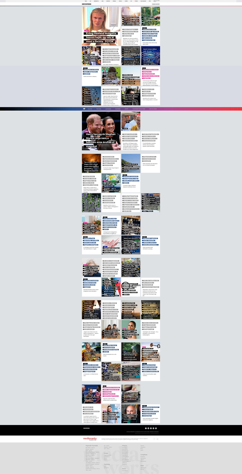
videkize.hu (124, 462)
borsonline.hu (125, 470)
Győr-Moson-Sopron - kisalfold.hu (92, 458)
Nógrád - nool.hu (89, 465)
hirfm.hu (142, 469)
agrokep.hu (106, 467)
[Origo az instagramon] (151, 428)
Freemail (114, 1)
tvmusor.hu (124, 464)
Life (90, 1)
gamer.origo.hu (125, 452)
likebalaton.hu (125, 453)
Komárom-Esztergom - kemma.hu (92, 464)
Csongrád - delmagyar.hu (91, 453)
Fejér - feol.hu (88, 456)
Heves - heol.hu (89, 461)
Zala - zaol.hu (106, 448)
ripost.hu (142, 445)
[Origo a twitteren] (148, 428)
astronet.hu (124, 447)
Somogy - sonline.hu (90, 467)
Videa (102, 1)
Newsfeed (108, 1)
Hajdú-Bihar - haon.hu (90, 459)
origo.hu (105, 459)
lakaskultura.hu (125, 450)
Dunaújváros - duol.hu (90, 455)
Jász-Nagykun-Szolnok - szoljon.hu (93, 462)
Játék (150, 1)
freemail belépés (155, 4)
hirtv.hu (105, 458)
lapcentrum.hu (143, 461)
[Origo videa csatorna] (153, 428)
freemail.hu (143, 456)
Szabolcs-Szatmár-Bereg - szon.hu (93, 468)
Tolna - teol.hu (88, 470)
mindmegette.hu (125, 456)
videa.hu (142, 459)
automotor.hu (125, 449)
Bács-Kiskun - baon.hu (90, 447)
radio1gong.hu (143, 467)
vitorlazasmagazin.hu (126, 461)
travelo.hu (124, 458)
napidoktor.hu (125, 455)
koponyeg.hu (143, 458)
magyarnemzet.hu (107, 455)
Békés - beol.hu (89, 450)
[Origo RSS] (156, 428)
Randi (137, 1)
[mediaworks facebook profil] (154, 439)
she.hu (142, 450)
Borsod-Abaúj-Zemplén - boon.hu (92, 452)
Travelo (120, 1)
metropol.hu (143, 447)
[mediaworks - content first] (89, 439)
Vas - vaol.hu (106, 445)
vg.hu (105, 466)
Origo (86, 1)
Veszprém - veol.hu (108, 447)
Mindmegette (96, 1)
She (131, 1)
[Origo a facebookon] (146, 428)
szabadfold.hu (107, 456)
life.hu (142, 448)
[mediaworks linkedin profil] (157, 439)
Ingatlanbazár (143, 1)
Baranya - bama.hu (89, 449)
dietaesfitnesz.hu (125, 459)
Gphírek (126, 1)
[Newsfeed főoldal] (86, 428)
